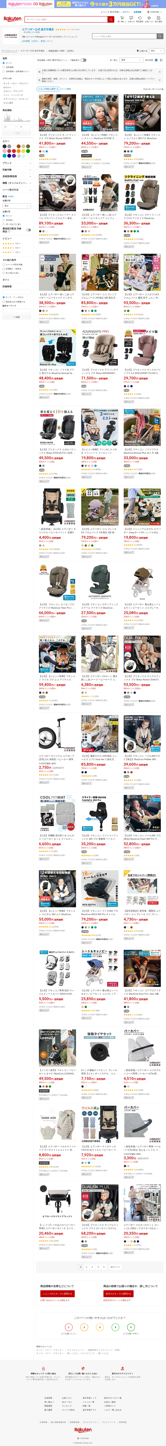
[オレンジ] (19, 151)
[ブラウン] (19, 146)
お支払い (35, 41)
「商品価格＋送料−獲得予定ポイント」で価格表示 (57, 60)
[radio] (4, 63)
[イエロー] (23, 151)
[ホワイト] (14, 146)
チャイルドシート (75, 1350)
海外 (12, 196)
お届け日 (6, 212)
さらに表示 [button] (8, 103)
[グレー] (9, 146)
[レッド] (14, 151)
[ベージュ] (23, 146)
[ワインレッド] (9, 151)
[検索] (111, 19)
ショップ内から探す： (103, 36)
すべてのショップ (9, 51)
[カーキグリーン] (28, 146)
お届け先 (6, 201)
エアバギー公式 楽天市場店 (38, 29)
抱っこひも (103, 1353)
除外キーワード (9, 306)
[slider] (2, 121)
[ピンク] (4, 151)
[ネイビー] (9, 156)
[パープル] (14, 156)
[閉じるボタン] (159, 72)
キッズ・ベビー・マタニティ (50, 1350)
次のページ (115, 1267)
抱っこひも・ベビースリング (81, 1353)
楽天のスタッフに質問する (118, 1294)
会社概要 (26, 41)
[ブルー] (4, 156)
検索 (18, 133)
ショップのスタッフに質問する (57, 1294)
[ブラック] (4, 146)
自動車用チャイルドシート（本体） (104, 1350)
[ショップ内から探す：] (160, 36)
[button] (154, 12)
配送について (47, 41)
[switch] (28, 230)
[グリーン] (28, 151)
